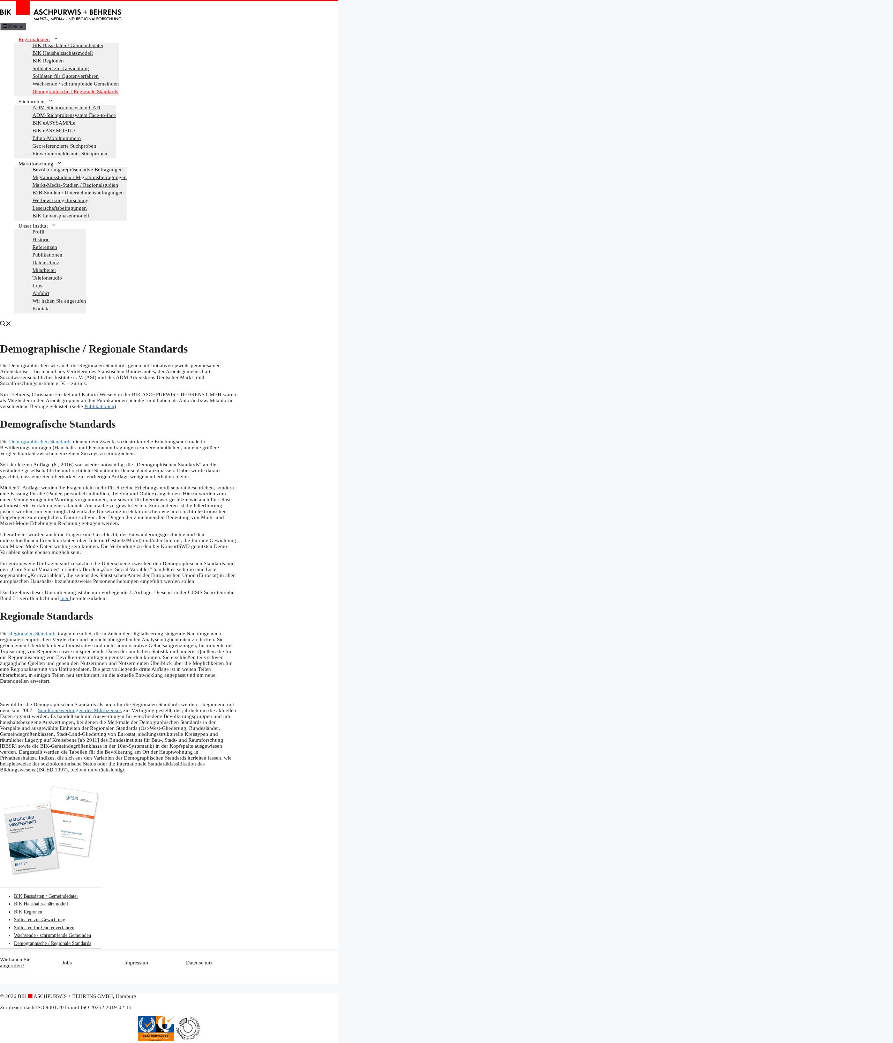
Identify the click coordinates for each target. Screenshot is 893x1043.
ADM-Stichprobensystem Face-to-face (74, 115)
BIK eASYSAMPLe (53, 123)
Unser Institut (33, 226)
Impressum (136, 963)
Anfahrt (40, 293)
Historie (41, 239)
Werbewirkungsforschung (60, 200)
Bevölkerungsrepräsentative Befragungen (77, 169)
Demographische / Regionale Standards (75, 91)
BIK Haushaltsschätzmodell (62, 53)
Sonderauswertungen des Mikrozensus (80, 710)
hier (65, 598)
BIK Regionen (48, 61)
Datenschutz (45, 262)
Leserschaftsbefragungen (59, 208)
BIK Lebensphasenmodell (60, 216)
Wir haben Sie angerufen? (15, 962)
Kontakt (41, 308)
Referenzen (44, 247)
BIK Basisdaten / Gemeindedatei (67, 45)
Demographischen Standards (40, 441)
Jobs (37, 285)
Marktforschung (35, 164)
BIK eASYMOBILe (53, 130)
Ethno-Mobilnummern (56, 138)
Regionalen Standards (33, 633)
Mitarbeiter (44, 270)
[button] (5, 324)
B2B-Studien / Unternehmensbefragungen (78, 192)
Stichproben (31, 101)
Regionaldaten (34, 39)
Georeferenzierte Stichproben (64, 146)
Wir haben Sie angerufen (59, 301)
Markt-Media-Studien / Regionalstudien (75, 185)
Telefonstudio (47, 278)
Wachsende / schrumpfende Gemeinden (75, 84)
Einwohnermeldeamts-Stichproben (69, 153)
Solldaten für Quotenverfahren (65, 76)
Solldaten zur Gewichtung (60, 68)
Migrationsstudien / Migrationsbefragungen (79, 177)
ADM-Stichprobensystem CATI (66, 107)
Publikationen (47, 255)
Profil (38, 232)
